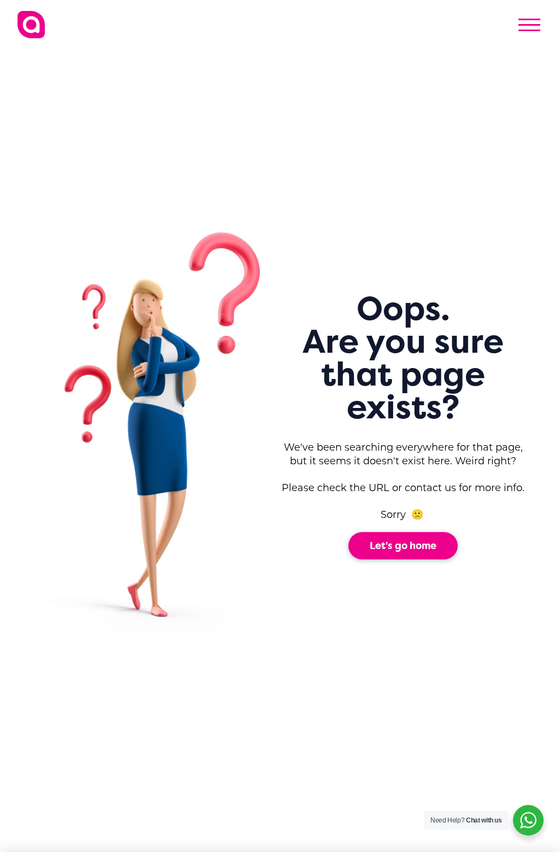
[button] (529, 24)
